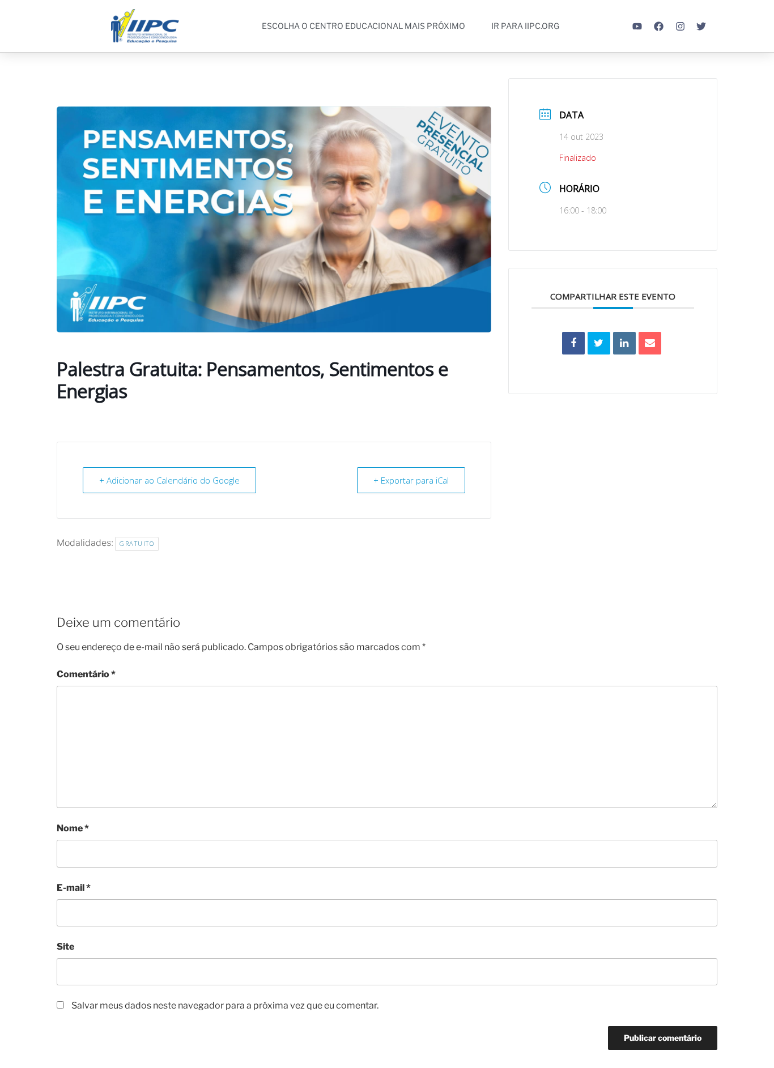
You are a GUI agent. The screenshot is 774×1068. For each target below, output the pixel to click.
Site (65, 946)
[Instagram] (680, 26)
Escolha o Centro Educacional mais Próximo (363, 26)
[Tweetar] (599, 343)
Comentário (86, 674)
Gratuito (137, 543)
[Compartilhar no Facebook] (573, 343)
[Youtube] (638, 26)
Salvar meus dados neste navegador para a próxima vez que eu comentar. (225, 1005)
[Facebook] (658, 26)
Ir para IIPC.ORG (525, 26)
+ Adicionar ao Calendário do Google (169, 480)
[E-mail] (650, 343)
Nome (73, 828)
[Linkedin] (624, 343)
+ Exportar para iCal (411, 480)
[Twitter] (701, 26)
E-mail (74, 887)
